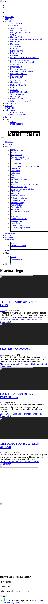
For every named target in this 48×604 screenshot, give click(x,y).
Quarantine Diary (18, 80)
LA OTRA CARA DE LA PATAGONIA (16, 395)
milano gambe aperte (19, 60)
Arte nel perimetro (18, 30)
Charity (8, 106)
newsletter (9, 108)
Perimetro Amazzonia (21, 364)
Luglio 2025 (5, 414)
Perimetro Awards (18, 69)
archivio (8, 19)
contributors (10, 103)
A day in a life (16, 28)
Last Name (5, 586)
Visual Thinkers (17, 99)
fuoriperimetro (16, 51)
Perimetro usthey (18, 76)
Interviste (14, 55)
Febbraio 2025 (6, 461)
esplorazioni (15, 46)
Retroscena (15, 83)
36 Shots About (17, 23)
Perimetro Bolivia (33, 320)
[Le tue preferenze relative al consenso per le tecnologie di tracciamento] (4, 599)
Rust (12, 87)
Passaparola (16, 67)
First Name (5, 582)
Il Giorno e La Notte (19, 53)
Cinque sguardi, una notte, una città (26, 39)
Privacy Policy (13, 603)
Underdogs (15, 96)
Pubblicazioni (16, 124)
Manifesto (9, 16)
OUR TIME (15, 64)
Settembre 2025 (38, 364)
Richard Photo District (20, 85)
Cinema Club (16, 37)
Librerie (8, 117)
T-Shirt (13, 122)
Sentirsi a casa (17, 94)
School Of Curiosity (19, 92)
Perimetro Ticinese (18, 74)
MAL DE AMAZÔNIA (15, 349)
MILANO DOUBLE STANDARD (24, 58)
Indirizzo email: (7, 591)
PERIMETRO (16, 112)
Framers (14, 48)
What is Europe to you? (20, 101)
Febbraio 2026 (6, 320)
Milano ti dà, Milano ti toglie (22, 62)
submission (10, 110)
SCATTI (14, 90)
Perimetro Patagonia (32, 414)
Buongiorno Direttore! (20, 32)
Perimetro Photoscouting (21, 71)
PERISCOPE (16, 78)
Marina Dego (19, 320)
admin (2, 310)
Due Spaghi (15, 44)
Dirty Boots (15, 42)
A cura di (14, 26)
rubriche (9, 21)
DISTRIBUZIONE (18, 115)
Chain (13, 35)
